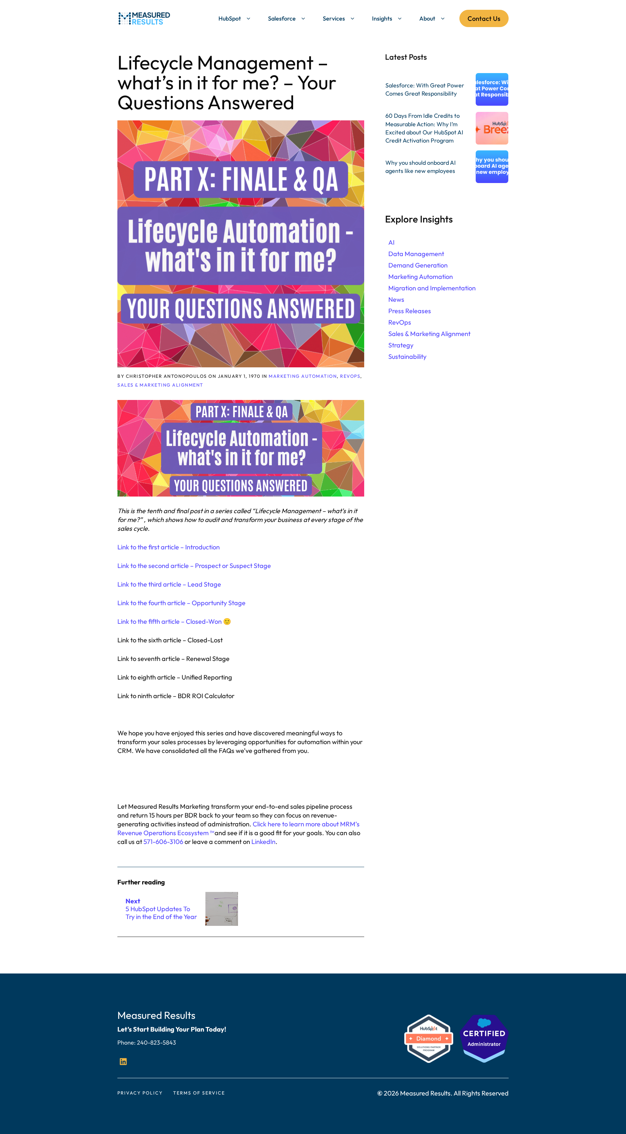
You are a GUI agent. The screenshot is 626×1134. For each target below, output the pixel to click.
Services (334, 18)
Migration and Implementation (432, 288)
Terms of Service (199, 1093)
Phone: (127, 1042)
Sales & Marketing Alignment (160, 385)
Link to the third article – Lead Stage (169, 584)
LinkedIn (263, 841)
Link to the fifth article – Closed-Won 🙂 (174, 621)
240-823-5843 (156, 1042)
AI (391, 242)
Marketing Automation (303, 376)
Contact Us (484, 18)
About (427, 18)
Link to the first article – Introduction (168, 547)
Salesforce (282, 18)
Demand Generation (418, 265)
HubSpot (229, 18)
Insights (382, 18)
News (396, 299)
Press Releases (409, 311)
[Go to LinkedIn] (123, 1061)
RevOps (350, 376)
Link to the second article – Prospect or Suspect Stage (194, 565)
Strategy (400, 345)
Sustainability (407, 356)
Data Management (416, 254)
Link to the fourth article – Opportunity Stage (181, 603)
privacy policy (140, 1093)
